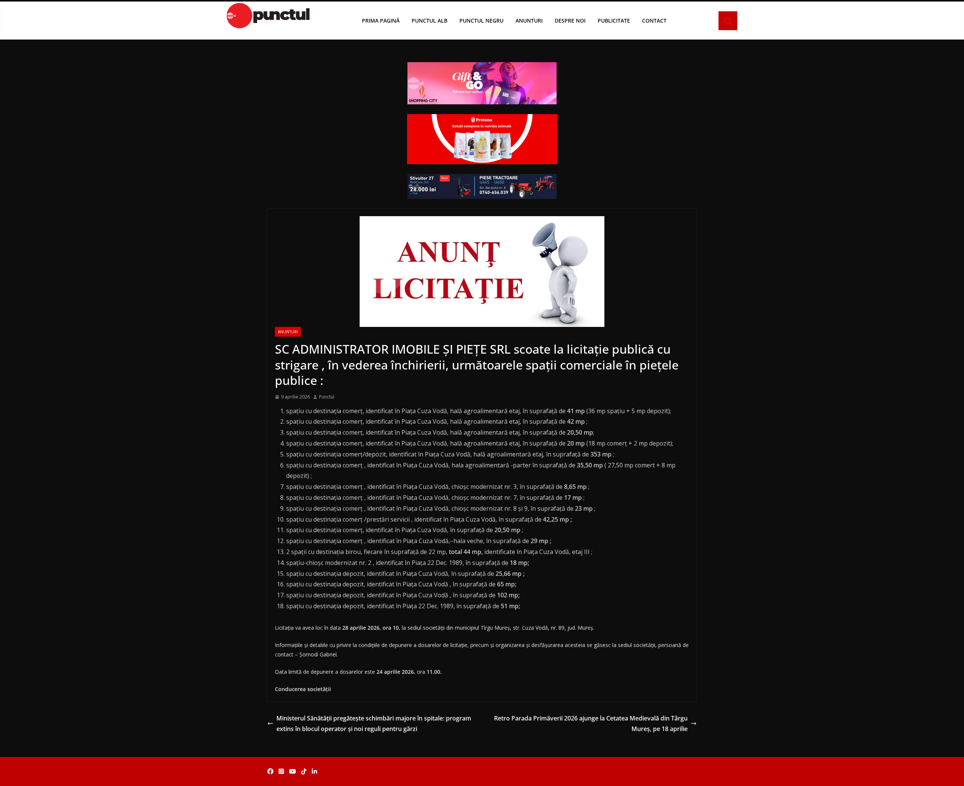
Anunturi (529, 20)
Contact (654, 20)
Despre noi (570, 20)
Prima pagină (381, 20)
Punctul (326, 397)
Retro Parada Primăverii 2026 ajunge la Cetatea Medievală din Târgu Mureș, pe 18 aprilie (591, 723)
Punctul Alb (429, 20)
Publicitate (614, 20)
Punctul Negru (481, 20)
